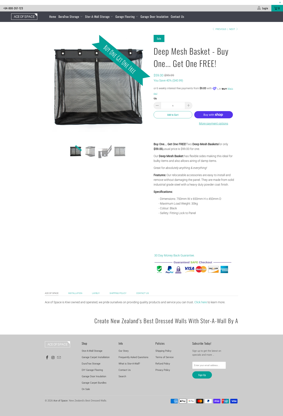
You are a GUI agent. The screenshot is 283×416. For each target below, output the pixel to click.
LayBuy (96, 293)
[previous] (50, 90)
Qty (155, 98)
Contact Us (177, 16)
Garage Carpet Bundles (94, 382)
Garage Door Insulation (155, 16)
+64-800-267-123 (13, 8)
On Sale (86, 389)
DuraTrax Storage (69, 16)
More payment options (213, 123)
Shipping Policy (118, 293)
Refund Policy (162, 363)
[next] (145, 90)
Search (122, 376)
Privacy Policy (162, 370)
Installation (75, 293)
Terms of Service (164, 357)
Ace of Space (51, 293)
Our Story (124, 350)
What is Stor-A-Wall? (129, 363)
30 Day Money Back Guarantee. (174, 255)
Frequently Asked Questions (133, 357)
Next (232, 29)
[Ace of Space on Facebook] (47, 358)
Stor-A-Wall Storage (98, 16)
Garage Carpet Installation (96, 357)
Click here (200, 302)
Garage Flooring (125, 16)
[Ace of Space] (24, 16)
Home (52, 16)
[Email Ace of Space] (59, 358)
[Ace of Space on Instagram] (53, 358)
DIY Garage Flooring (92, 370)
